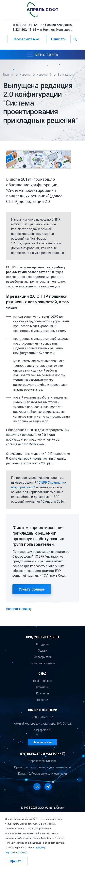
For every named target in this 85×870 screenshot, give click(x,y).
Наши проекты (42, 680)
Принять (16, 861)
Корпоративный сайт (42, 760)
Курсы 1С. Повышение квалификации (42, 773)
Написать (58, 39)
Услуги (42, 650)
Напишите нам (42, 742)
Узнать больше (32, 589)
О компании (42, 687)
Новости (42, 699)
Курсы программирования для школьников (42, 767)
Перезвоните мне (25, 39)
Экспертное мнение (43, 663)
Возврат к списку (19, 609)
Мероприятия (43, 657)
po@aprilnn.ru (42, 730)
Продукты (42, 644)
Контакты (42, 693)
